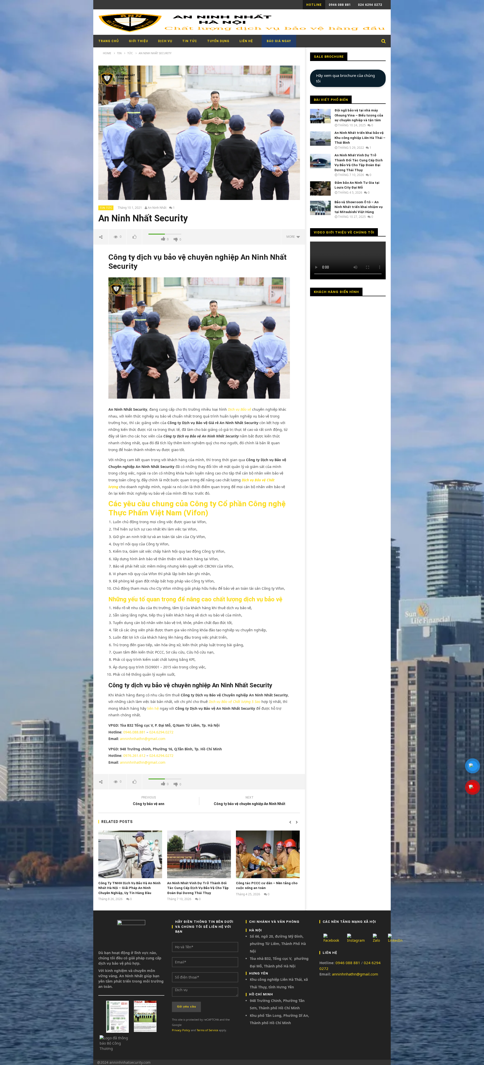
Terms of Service (207, 1030)
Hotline (314, 5)
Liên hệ (246, 41)
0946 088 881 (340, 5)
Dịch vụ (165, 41)
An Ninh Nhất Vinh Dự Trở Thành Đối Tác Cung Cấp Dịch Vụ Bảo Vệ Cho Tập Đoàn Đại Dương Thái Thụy (198, 888)
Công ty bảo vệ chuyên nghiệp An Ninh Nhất (249, 801)
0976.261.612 (134, 755)
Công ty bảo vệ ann (148, 801)
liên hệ (152, 708)
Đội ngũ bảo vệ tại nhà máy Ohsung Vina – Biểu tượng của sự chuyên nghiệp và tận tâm (359, 115)
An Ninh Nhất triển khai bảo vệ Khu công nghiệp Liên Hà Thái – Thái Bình (360, 137)
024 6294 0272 (370, 5)
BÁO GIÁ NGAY (279, 41)
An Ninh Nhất (157, 208)
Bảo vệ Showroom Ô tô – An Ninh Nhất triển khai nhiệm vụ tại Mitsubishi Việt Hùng (359, 207)
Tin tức (189, 41)
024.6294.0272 (161, 732)
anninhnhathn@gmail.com (142, 738)
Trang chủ (108, 41)
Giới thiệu (138, 41)
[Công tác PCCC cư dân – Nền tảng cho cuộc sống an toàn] (268, 854)
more (291, 236)
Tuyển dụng (218, 41)
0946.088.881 (134, 732)
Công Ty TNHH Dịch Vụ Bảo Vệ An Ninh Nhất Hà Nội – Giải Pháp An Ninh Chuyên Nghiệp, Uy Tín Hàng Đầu (129, 888)
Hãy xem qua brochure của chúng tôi (345, 78)
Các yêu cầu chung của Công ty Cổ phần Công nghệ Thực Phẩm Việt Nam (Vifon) (197, 508)
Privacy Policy (181, 1030)
